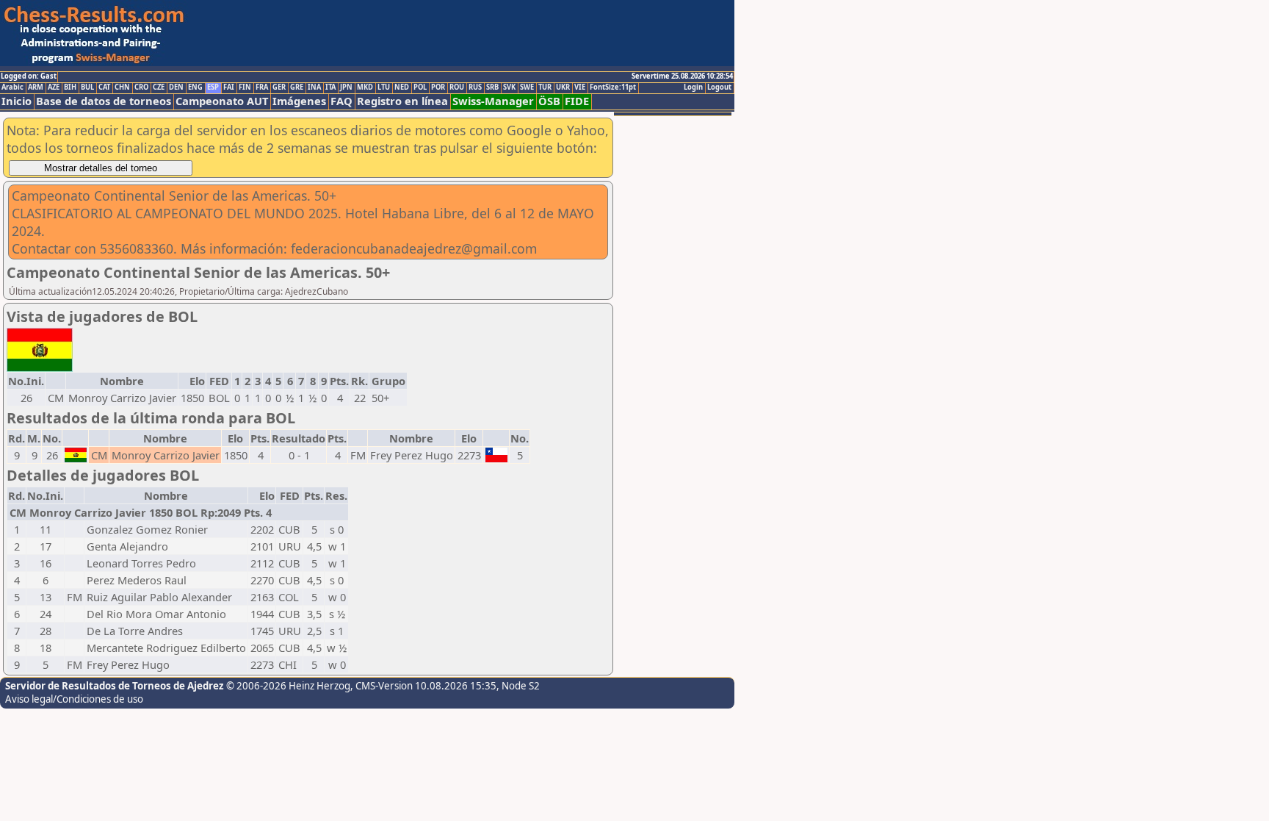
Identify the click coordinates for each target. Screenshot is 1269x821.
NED (401, 87)
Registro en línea (402, 101)
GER (279, 87)
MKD (365, 87)
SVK (509, 87)
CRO (141, 87)
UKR (563, 87)
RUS (475, 87)
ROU (456, 87)
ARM (35, 87)
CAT (104, 87)
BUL (87, 87)
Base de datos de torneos (103, 101)
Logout (719, 87)
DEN (176, 87)
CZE (158, 87)
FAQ (341, 101)
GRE (296, 87)
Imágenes (299, 101)
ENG (195, 87)
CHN (122, 87)
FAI (228, 87)
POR (438, 87)
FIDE (577, 101)
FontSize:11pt (613, 87)
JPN (346, 87)
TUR (545, 87)
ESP (213, 87)
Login (693, 87)
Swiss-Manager (493, 101)
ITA (330, 87)
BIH (70, 87)
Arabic (12, 87)
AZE (53, 87)
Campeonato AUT (222, 101)
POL (420, 87)
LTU (383, 87)
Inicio (16, 101)
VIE (579, 87)
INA (314, 87)
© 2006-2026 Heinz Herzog (288, 685)
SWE (527, 87)
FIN (245, 87)
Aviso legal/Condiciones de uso (74, 699)
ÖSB (549, 101)
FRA (262, 87)
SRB (492, 87)
